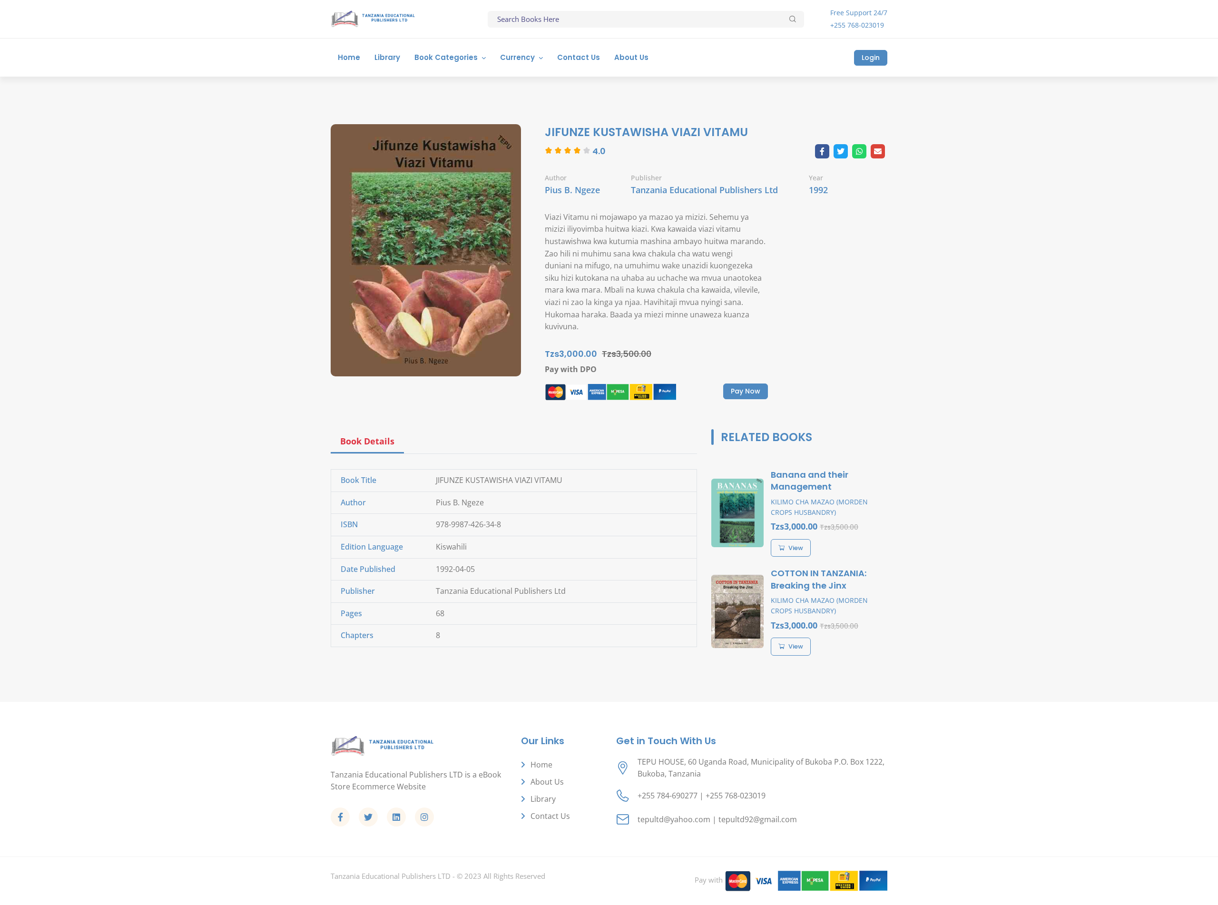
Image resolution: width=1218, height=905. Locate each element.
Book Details (367, 441)
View (795, 547)
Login (871, 57)
